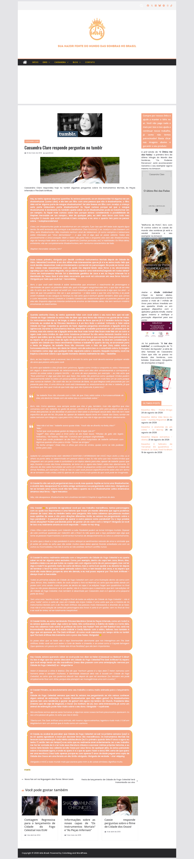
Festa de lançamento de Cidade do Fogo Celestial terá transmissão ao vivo (108, 781)
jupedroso (49, 153)
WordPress (82, 853)
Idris (45, 62)
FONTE (27, 770)
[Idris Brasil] (25, 62)
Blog (75, 62)
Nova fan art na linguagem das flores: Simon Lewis (49, 779)
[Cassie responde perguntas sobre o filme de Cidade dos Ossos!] (120, 797)
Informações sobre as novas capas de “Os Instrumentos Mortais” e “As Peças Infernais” (79, 825)
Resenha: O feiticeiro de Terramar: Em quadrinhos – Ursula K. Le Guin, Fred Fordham (156, 447)
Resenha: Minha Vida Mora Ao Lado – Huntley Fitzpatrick (156, 418)
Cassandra (60, 62)
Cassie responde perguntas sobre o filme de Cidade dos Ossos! (120, 823)
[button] (48, 62)
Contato (90, 62)
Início (35, 62)
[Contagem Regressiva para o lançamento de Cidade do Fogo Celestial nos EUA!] (40, 797)
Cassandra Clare (32, 141)
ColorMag (67, 853)
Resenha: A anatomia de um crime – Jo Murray (156, 428)
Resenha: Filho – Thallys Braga (156, 410)
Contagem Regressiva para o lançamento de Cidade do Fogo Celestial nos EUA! (39, 825)
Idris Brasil (44, 853)
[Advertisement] (97, 85)
